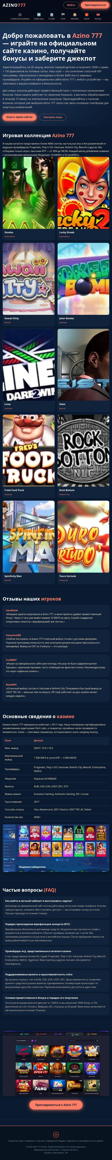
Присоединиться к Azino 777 (56, 1105)
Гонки (63, 16)
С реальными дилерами (19, 16)
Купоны (98, 16)
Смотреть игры (52, 117)
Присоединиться (95, 5)
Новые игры (39, 16)
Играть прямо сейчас (19, 117)
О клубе (52, 16)
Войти (71, 5)
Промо (86, 16)
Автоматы (75, 16)
